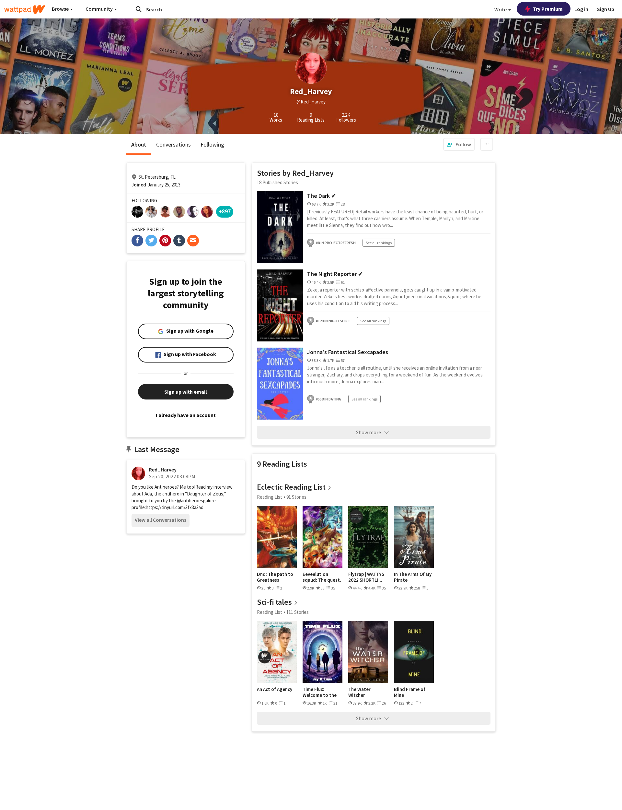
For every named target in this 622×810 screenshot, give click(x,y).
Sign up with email (185, 391)
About (138, 144)
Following (212, 144)
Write (501, 9)
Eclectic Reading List (291, 487)
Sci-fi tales (274, 602)
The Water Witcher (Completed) (361, 692)
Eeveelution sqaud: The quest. (322, 577)
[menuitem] (459, 144)
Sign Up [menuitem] (605, 9)
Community (100, 9)
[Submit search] (138, 9)
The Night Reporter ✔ (335, 274)
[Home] (24, 9)
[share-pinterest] (165, 240)
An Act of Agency (274, 689)
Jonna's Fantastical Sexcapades (347, 352)
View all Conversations (160, 520)
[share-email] (193, 240)
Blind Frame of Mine (409, 692)
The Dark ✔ (321, 195)
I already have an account (186, 415)
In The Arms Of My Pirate (413, 577)
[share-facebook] (137, 240)
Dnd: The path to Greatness (275, 577)
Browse (61, 9)
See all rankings (379, 242)
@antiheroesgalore (196, 500)
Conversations (173, 144)
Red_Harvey (163, 469)
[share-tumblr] (179, 240)
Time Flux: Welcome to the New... (320, 692)
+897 (225, 211)
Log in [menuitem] (581, 9)
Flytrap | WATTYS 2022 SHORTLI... (366, 577)
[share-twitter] (151, 240)
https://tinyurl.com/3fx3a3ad (174, 507)
